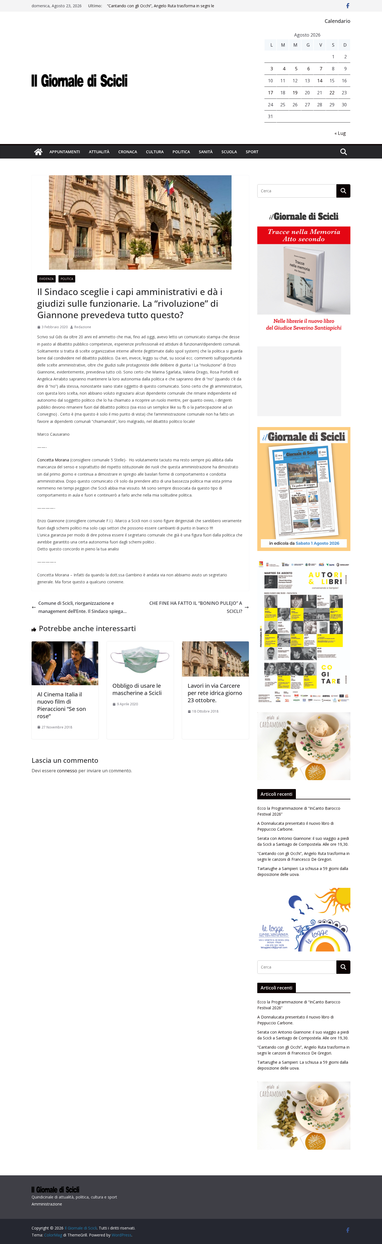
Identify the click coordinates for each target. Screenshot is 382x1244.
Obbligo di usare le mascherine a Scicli (137, 689)
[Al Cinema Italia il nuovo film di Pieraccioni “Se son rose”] (65, 645)
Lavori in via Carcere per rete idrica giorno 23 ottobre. (215, 693)
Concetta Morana (53, 459)
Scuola (229, 151)
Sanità (206, 151)
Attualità (99, 151)
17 (270, 93)
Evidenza (46, 279)
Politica (181, 151)
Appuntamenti (64, 151)
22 (331, 93)
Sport (252, 151)
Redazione (82, 327)
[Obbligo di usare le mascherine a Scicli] (140, 645)
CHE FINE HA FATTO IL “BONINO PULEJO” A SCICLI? (195, 607)
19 (295, 93)
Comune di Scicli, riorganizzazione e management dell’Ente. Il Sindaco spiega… (82, 607)
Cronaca (127, 151)
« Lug (340, 133)
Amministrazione (47, 1204)
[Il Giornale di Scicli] (38, 152)
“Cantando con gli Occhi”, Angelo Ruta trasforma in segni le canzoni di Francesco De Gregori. (160, 8)
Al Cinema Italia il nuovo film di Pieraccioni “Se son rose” (61, 705)
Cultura (155, 151)
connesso (67, 771)
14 (319, 81)
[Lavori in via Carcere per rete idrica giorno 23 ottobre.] (215, 645)
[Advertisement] (299, 381)
